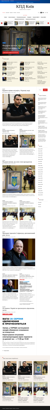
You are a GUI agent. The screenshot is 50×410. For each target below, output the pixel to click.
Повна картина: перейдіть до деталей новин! (10, 52)
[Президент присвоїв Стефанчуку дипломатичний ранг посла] (18, 252)
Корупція (25, 2)
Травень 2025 (40, 180)
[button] (1, 23)
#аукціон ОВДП (43, 17)
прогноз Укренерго (16, 347)
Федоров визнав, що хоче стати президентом (11, 22)
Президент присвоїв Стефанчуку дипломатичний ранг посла (12, 78)
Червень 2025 (40, 178)
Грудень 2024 (40, 190)
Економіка (21, 2)
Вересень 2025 (40, 171)
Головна (18, 2)
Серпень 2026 (40, 148)
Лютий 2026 (40, 161)
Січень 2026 (40, 163)
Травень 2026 (40, 155)
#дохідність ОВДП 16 (36, 17)
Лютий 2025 (40, 186)
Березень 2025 (40, 184)
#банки (5, 17)
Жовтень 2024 (40, 194)
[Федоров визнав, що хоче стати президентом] (27, 141)
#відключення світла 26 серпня (30, 19)
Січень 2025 (40, 188)
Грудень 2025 (40, 165)
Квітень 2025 (40, 182)
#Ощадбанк (29, 17)
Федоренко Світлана (10, 50)
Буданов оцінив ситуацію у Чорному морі (12, 63)
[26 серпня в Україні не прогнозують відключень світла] (27, 285)
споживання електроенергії (26, 304)
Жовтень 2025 (40, 169)
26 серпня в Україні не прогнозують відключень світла (27, 275)
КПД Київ (25, 6)
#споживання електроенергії (21, 17)
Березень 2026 (40, 159)
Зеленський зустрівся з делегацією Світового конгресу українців (31, 24)
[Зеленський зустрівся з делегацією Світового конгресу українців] (10, 213)
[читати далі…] (26, 125)
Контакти (31, 2)
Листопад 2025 (40, 167)
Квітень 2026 (40, 157)
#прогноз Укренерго (12, 17)
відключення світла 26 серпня (27, 303)
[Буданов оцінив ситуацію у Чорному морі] (18, 108)
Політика (28, 2)
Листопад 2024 (40, 192)
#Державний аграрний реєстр (19, 19)
